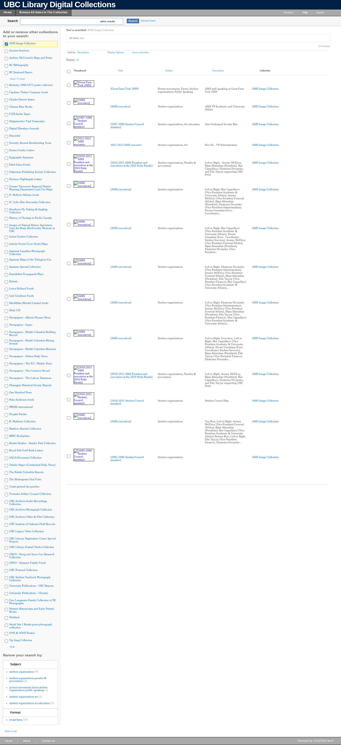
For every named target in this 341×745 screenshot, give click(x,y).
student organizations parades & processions (27, 679)
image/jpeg (15, 719)
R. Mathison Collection (22, 421)
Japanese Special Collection (25, 266)
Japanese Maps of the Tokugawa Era (30, 259)
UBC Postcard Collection (23, 569)
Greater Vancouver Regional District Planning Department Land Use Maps (30, 188)
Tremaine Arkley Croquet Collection (30, 493)
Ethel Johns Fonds (19, 164)
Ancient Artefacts (19, 50)
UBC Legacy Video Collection (26, 531)
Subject (15, 664)
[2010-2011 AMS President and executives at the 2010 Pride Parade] (132, 164)
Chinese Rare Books (20, 106)
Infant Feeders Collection (23, 236)
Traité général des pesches (24, 486)
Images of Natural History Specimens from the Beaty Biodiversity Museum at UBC (32, 228)
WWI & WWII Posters (22, 632)
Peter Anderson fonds (21, 399)
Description (83, 52)
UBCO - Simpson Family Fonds (27, 562)
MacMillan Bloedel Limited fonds (28, 302)
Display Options (116, 52)
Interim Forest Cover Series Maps (28, 243)
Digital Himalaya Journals (24, 128)
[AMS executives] (121, 189)
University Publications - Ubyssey (28, 592)
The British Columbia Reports (26, 472)
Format (15, 712)
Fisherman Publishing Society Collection (32, 171)
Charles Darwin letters (21, 99)
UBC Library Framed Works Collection (31, 546)
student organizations (21, 671)
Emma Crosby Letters (21, 150)
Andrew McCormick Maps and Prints (30, 57)
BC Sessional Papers (20, 72)
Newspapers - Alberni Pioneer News (29, 317)
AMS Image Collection (22, 43)
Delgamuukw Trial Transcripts (26, 121)
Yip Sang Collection (20, 640)
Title (120, 70)
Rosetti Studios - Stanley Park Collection (32, 443)
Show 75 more (17, 78)
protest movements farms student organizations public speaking (28, 689)
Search (12, 21)
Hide (12, 646)
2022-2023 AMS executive (126, 144)
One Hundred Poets (20, 392)
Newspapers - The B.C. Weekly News (30, 363)
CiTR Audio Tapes (19, 113)
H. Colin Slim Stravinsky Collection (29, 202)
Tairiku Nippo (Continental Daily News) (32, 464)
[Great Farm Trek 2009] (125, 88)
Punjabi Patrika (18, 414)
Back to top (11, 731)
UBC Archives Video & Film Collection (31, 516)
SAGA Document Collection (25, 457)
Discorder (14, 135)
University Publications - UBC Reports (31, 585)
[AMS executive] (120, 106)
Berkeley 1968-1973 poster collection (31, 84)
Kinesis (13, 281)
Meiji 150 (14, 310)
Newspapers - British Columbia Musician (32, 348)
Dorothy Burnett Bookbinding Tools (30, 142)
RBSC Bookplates (19, 435)
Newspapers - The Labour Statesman (30, 377)
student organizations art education (29, 703)
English (320, 12)
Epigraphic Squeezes (21, 157)
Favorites (288, 12)
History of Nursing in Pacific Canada (30, 217)
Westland (14, 617)
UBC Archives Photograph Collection (30, 509)
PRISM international (21, 406)
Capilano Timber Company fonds (28, 92)
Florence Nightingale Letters (25, 179)
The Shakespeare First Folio (25, 479)
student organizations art (23, 696)
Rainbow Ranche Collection (25, 428)
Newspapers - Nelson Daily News (28, 356)
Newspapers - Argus (20, 324)
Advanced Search (148, 20)
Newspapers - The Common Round (29, 370)
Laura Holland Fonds (21, 288)
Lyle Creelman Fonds (21, 295)
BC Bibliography (19, 64)
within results (107, 21)
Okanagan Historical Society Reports (30, 385)
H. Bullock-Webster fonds (24, 194)
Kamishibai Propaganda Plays (26, 273)
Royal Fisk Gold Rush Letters (26, 450)
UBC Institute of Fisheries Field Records (32, 523)
